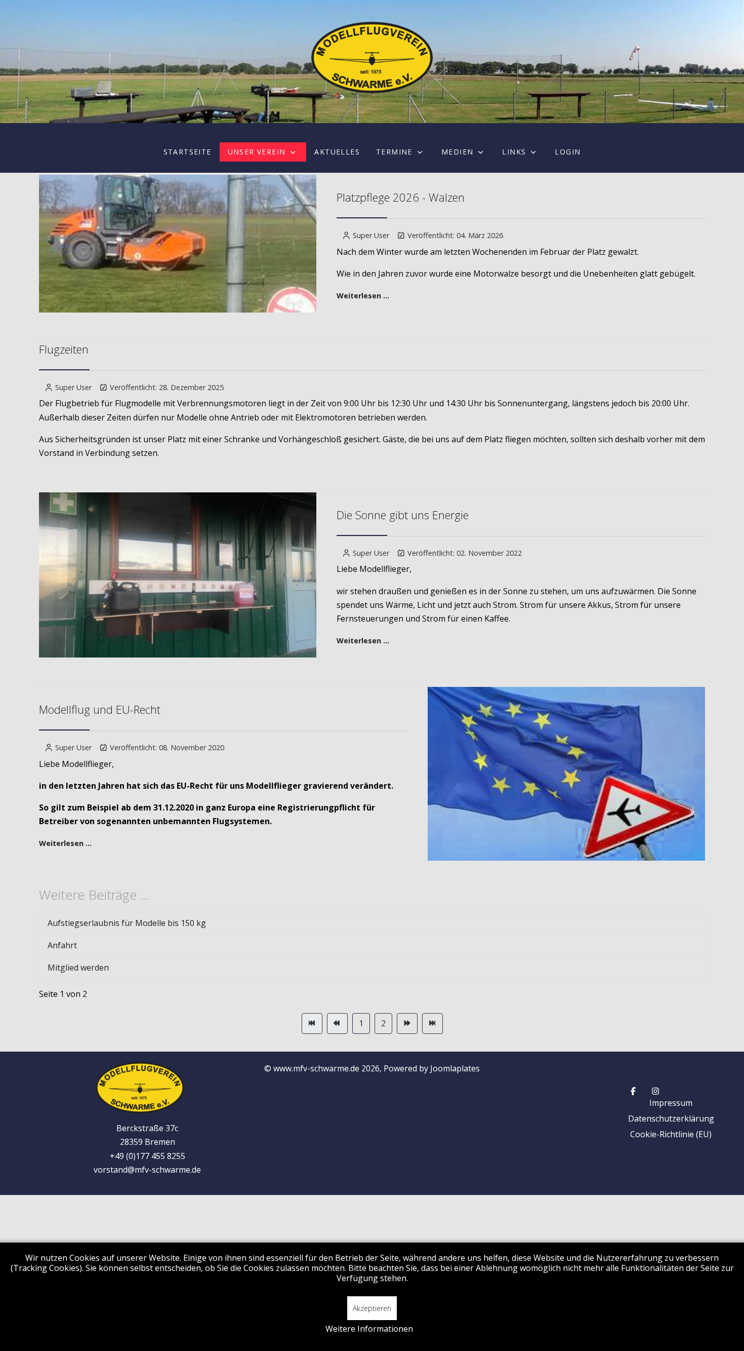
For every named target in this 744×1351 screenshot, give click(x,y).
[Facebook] (633, 1091)
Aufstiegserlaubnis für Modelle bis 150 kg (127, 923)
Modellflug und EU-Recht (99, 709)
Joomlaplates (455, 1068)
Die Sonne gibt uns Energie (403, 514)
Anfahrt (62, 945)
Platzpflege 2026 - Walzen (401, 197)
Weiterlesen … (363, 295)
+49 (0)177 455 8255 (147, 1156)
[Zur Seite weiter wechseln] (407, 1023)
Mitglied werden (78, 967)
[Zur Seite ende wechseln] (432, 1023)
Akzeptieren (372, 1308)
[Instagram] (655, 1091)
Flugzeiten (64, 349)
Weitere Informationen (369, 1328)
